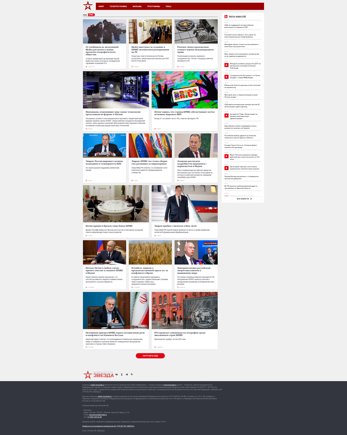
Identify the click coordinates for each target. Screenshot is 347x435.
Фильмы (137, 6)
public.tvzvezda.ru (97, 385)
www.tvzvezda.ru (169, 385)
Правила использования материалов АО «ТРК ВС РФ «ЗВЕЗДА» (108, 426)
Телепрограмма (118, 6)
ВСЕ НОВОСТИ (243, 199)
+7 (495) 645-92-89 (94, 417)
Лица (168, 6)
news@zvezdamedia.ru (98, 415)
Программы (153, 6)
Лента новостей (237, 16)
